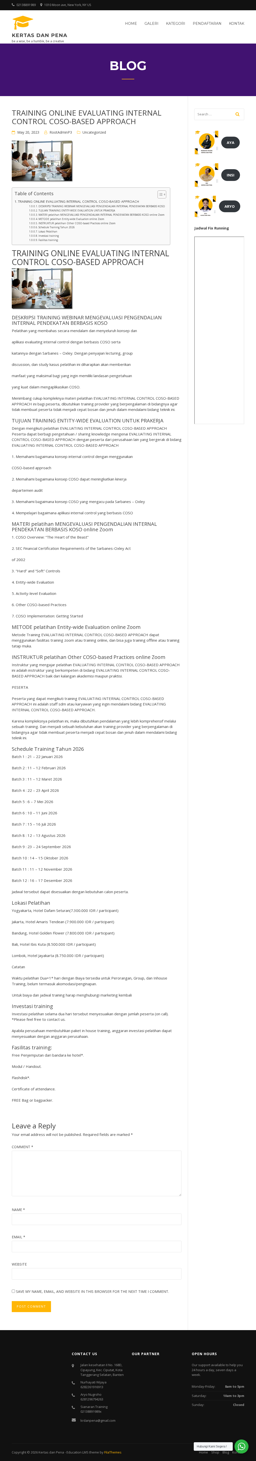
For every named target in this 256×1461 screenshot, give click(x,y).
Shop (215, 1452)
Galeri (151, 23)
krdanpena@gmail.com (98, 1420)
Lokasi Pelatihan (47, 231)
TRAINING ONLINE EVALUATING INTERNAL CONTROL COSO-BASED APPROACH (78, 201)
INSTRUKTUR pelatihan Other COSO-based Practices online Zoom (77, 223)
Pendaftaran (207, 23)
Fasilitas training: (48, 240)
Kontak (236, 23)
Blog (225, 1452)
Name (18, 1209)
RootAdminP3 (61, 132)
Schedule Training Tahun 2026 (56, 227)
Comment (22, 1146)
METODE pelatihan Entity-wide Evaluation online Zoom (71, 219)
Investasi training (48, 235)
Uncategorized (94, 132)
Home (131, 23)
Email (18, 1237)
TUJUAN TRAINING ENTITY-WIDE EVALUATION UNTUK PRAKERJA (76, 210)
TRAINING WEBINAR (60, 317)
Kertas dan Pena (39, 35)
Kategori (175, 23)
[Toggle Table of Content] (159, 194)
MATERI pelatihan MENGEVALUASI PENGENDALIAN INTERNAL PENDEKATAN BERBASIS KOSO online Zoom (101, 214)
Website (19, 1264)
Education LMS (77, 1452)
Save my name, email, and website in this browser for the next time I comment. (92, 1291)
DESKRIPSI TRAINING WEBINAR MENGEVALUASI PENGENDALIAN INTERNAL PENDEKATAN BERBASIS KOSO (101, 206)
